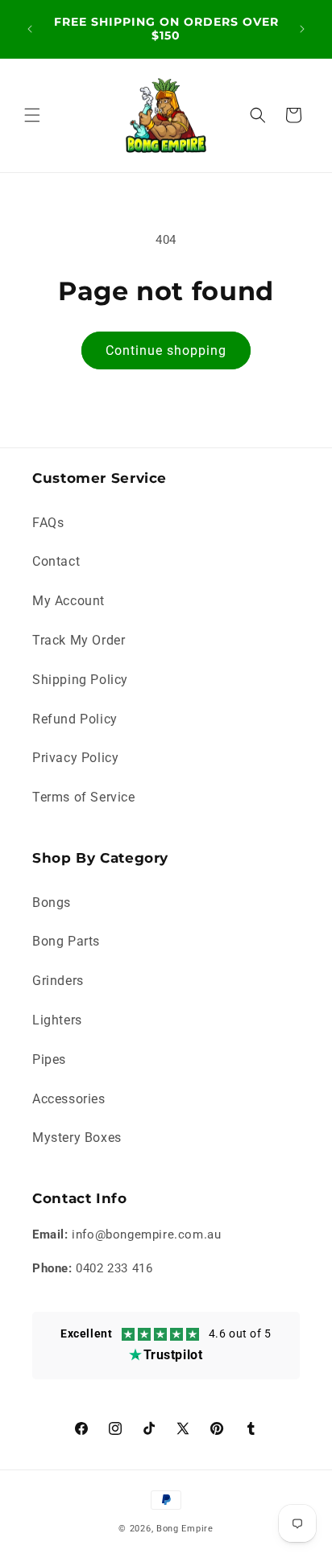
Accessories (69, 1099)
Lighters (57, 1020)
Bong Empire (185, 1528)
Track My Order (78, 640)
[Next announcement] (302, 29)
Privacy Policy (75, 757)
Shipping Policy (80, 679)
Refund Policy (75, 719)
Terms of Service (83, 797)
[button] (32, 115)
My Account (68, 600)
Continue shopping (166, 350)
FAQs (48, 522)
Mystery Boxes (77, 1137)
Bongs (51, 902)
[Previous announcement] (30, 29)
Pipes (49, 1059)
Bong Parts (66, 941)
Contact (56, 561)
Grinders (58, 980)
